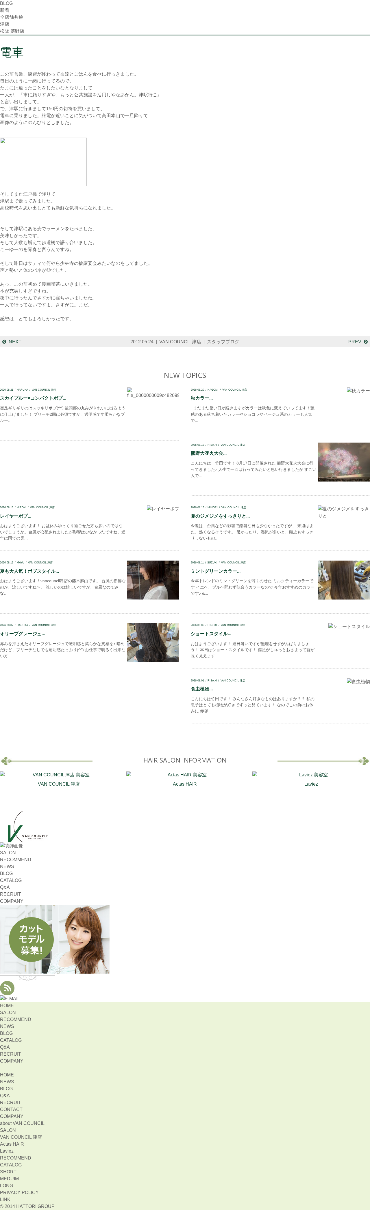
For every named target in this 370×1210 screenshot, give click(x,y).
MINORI (213, 507)
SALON (8, 852)
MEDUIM (9, 1178)
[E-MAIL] (10, 998)
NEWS (7, 866)
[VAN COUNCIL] (27, 838)
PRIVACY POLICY (19, 1192)
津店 (4, 24)
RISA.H (212, 444)
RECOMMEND (15, 859)
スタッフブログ (223, 341)
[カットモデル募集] (55, 970)
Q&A (5, 887)
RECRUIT (10, 894)
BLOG (6, 873)
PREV (354, 341)
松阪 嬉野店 (12, 31)
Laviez (311, 784)
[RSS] (7, 991)
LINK (5, 1199)
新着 (4, 10)
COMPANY (11, 901)
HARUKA (22, 389)
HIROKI (21, 507)
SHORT (8, 1171)
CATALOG (11, 880)
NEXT (15, 341)
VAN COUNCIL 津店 (180, 341)
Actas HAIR (185, 784)
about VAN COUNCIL (22, 1123)
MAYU (20, 562)
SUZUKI (212, 562)
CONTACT (11, 1109)
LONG (6, 1185)
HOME (7, 1005)
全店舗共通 (11, 17)
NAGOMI (213, 389)
